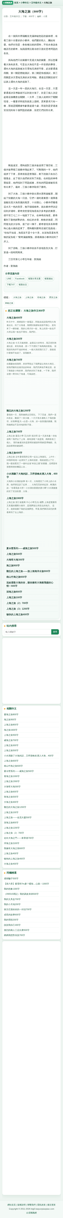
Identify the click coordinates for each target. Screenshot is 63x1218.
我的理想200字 (11, 919)
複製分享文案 (34, 278)
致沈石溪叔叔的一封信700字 (18, 909)
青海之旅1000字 (12, 776)
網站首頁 (11, 1205)
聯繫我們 (31, 1205)
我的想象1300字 (12, 889)
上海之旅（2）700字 (17, 603)
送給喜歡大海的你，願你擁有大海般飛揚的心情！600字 (29, 584)
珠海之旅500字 (11, 796)
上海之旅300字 (11, 745)
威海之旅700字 (11, 740)
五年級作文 (36, 3)
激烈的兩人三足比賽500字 (16, 930)
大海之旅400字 (11, 864)
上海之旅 (29, 297)
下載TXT (11, 284)
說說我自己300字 (12, 925)
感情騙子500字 (11, 878)
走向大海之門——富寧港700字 (19, 838)
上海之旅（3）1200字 (17, 609)
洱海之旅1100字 (11, 843)
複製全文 (23, 284)
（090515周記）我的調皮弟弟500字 (21, 894)
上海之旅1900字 (12, 781)
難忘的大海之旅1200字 (15, 807)
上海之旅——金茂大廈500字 (18, 817)
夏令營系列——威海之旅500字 (22, 548)
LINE (9, 278)
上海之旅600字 (11, 761)
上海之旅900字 (11, 735)
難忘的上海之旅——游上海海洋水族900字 (28, 571)
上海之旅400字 (11, 853)
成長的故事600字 (12, 914)
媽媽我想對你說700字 (14, 935)
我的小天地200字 (12, 904)
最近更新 (51, 1205)
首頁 (16, 3)
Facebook (19, 278)
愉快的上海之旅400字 (17, 614)
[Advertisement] (31, 27)
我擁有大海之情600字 (14, 848)
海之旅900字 (13, 565)
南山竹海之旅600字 (16, 577)
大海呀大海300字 (15, 559)
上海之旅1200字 (12, 828)
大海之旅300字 (11, 802)
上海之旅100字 (14, 597)
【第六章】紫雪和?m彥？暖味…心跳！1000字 (26, 883)
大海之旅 (17, 297)
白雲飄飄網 (31, 1213)
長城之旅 (41, 297)
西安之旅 (53, 297)
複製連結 (49, 278)
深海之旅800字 (14, 591)
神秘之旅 (9, 303)
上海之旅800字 (11, 724)
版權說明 (21, 1205)
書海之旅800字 (11, 714)
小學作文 (25, 3)
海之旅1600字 (10, 730)
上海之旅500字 (14, 554)
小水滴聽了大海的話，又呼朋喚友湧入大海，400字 (29, 755)
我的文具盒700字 (12, 899)
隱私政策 (41, 1205)
